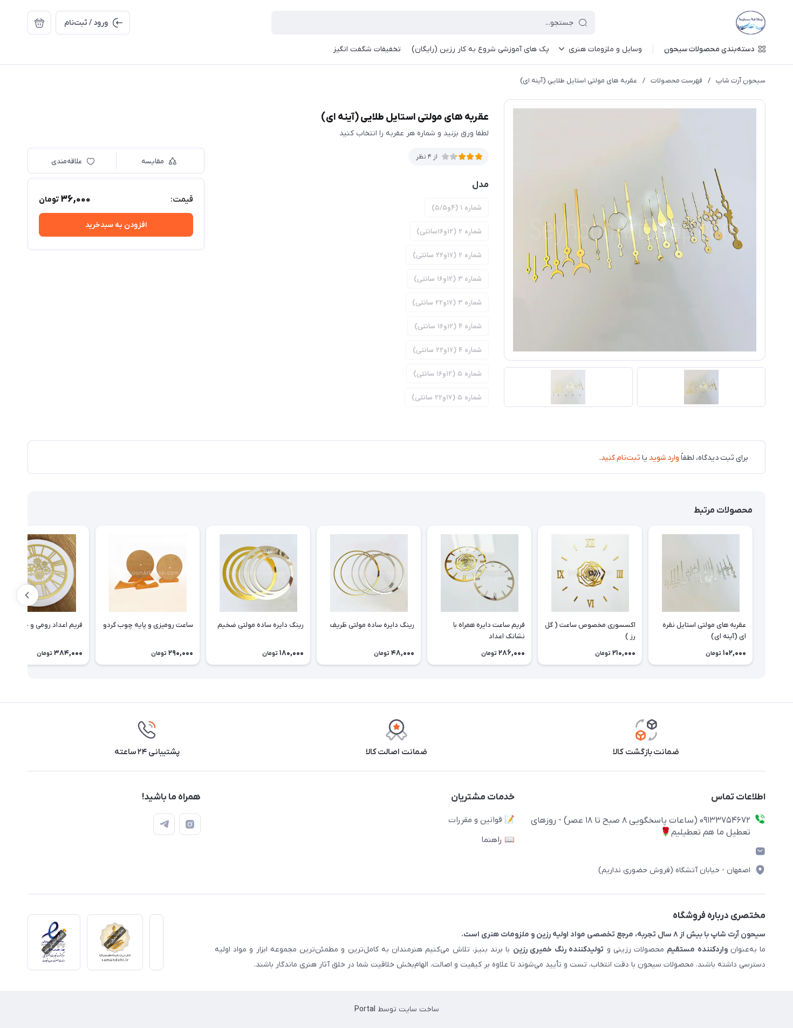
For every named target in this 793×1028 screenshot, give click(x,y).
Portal (364, 1009)
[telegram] (164, 824)
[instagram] (190, 824)
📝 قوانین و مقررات (481, 820)
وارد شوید (664, 458)
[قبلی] (765, 595)
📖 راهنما (498, 839)
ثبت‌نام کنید (620, 458)
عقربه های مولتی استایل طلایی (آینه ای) (578, 80)
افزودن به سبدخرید (116, 225)
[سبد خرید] (39, 23)
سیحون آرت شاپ (740, 80)
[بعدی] (27, 595)
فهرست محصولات (676, 80)
